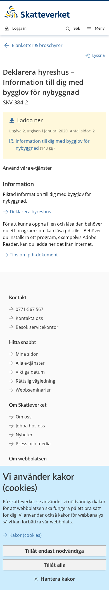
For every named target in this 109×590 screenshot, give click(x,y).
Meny (100, 29)
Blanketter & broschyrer (37, 45)
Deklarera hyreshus (30, 212)
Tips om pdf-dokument (34, 255)
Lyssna (98, 55)
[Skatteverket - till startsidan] (37, 12)
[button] (73, 28)
